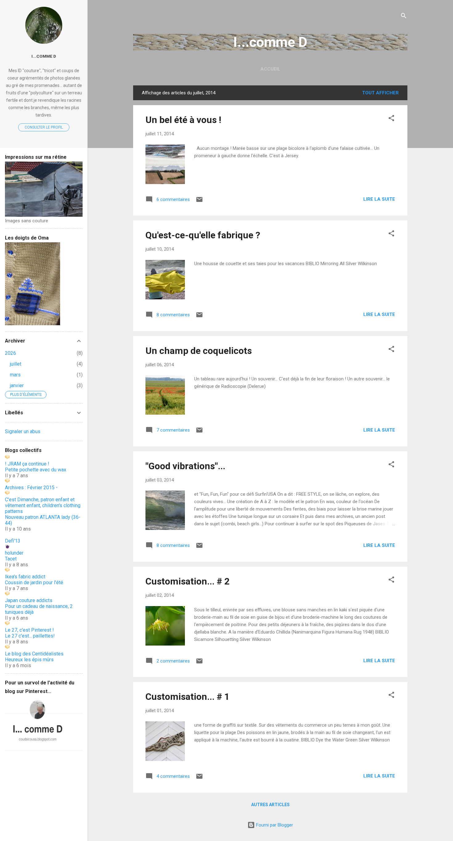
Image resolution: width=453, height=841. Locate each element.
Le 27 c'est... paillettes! (30, 636)
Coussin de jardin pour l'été (34, 582)
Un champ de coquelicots (198, 350)
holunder (14, 553)
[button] (391, 119)
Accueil (270, 69)
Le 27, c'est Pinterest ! (29, 630)
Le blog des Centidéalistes (34, 654)
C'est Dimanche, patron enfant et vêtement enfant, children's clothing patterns (42, 505)
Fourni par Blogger (274, 825)
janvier (17, 385)
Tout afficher (380, 93)
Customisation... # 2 (187, 581)
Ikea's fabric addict (25, 577)
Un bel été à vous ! (183, 119)
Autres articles (270, 804)
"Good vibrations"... (185, 466)
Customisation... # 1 (187, 696)
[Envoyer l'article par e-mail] (199, 201)
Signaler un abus (22, 431)
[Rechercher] (403, 16)
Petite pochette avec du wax (35, 470)
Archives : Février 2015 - (31, 487)
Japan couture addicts (28, 600)
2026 (10, 353)
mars (15, 375)
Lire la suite (379, 199)
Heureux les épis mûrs (29, 660)
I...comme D (270, 42)
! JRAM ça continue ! (27, 464)
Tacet (11, 559)
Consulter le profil (44, 127)
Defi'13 (12, 541)
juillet (15, 364)
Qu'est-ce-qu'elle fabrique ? (202, 235)
